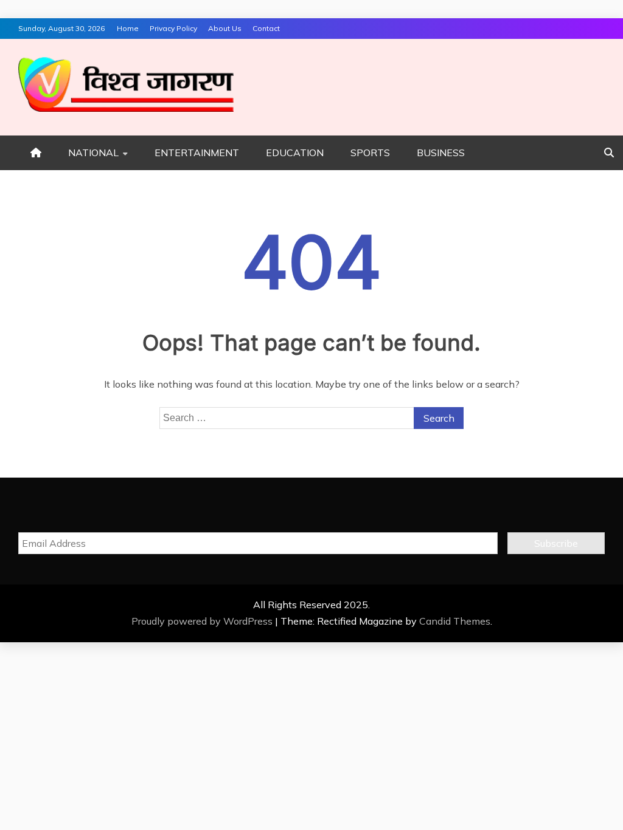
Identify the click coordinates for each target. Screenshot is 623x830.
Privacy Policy (173, 28)
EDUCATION (295, 152)
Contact (266, 28)
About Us (225, 28)
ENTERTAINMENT (197, 152)
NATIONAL (93, 152)
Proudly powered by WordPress (203, 621)
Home (128, 28)
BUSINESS (441, 152)
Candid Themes (454, 621)
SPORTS (370, 152)
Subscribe (556, 543)
